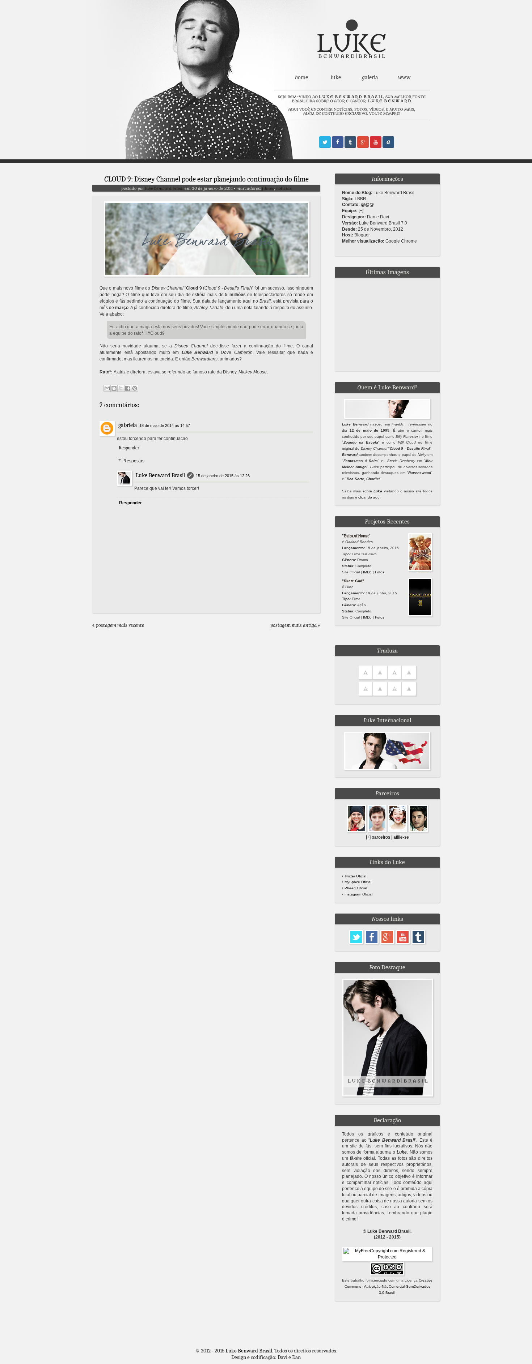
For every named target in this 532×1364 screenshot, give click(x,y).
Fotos (379, 572)
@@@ (367, 204)
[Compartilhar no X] (120, 388)
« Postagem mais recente (118, 625)
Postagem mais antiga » (295, 625)
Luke (336, 77)
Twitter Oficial (355, 876)
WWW (404, 77)
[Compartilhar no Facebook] (127, 388)
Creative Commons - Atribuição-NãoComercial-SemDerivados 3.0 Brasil (389, 1286)
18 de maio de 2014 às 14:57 (164, 425)
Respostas (133, 460)
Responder (129, 447)
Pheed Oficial (356, 888)
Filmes (268, 188)
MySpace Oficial (358, 882)
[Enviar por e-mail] (107, 388)
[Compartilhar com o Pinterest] (134, 388)
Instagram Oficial (358, 894)
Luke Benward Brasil (165, 188)
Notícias (284, 188)
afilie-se (401, 837)
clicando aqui (369, 497)
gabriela (127, 425)
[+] (361, 210)
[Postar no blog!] (114, 388)
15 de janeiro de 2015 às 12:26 (223, 476)
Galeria (370, 77)
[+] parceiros (378, 837)
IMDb (367, 572)
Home (301, 77)
